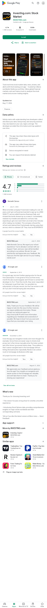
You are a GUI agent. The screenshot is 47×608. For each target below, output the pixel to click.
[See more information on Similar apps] (43, 441)
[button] (23, 30)
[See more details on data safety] (10, 159)
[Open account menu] (43, 3)
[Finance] (7, 109)
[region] (23, 28)
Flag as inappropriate (13, 472)
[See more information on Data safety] (43, 114)
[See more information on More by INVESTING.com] (43, 428)
